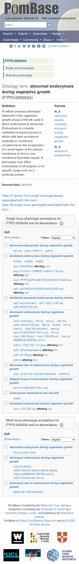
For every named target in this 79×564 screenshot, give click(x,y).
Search (8, 33)
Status (56, 33)
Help (60, 39)
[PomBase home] (31, 8)
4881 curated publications (59, 18)
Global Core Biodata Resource (37, 520)
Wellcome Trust (50, 505)
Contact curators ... (60, 46)
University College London (21, 513)
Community (31, 39)
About (47, 39)
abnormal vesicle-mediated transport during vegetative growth (61, 128)
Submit (23, 33)
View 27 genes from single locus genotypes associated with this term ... (32, 197)
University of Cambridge (55, 509)
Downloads (11, 39)
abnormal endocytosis (62, 153)
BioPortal (26, 184)
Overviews (40, 33)
